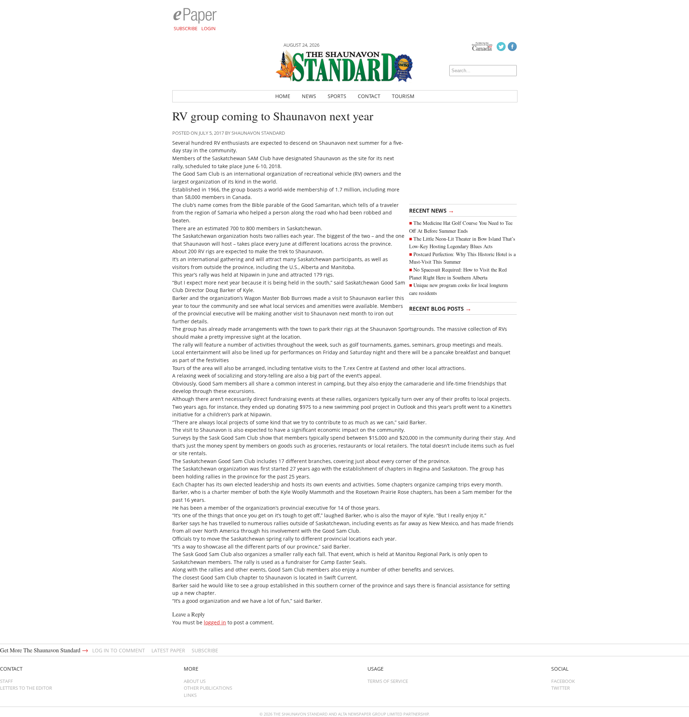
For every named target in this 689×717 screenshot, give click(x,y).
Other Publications (208, 688)
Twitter (560, 688)
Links (190, 695)
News (309, 96)
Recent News (431, 210)
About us (195, 681)
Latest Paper (168, 650)
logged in (215, 622)
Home (282, 96)
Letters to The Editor (26, 688)
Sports (337, 96)
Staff (6, 681)
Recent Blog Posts (440, 308)
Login (208, 28)
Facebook (563, 681)
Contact (369, 96)
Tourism (403, 96)
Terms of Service (387, 681)
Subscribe (185, 28)
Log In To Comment (118, 650)
